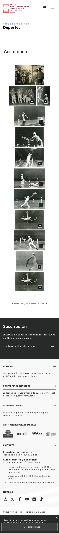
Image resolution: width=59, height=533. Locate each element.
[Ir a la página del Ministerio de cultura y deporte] (51, 433)
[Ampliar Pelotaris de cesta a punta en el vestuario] (29, 75)
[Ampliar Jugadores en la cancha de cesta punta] (29, 178)
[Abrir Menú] (53, 7)
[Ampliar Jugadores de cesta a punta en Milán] (22, 96)
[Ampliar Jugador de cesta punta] (29, 219)
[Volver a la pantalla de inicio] (12, 8)
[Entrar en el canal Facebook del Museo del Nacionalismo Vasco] (19, 499)
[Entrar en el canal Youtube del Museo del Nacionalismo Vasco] (27, 499)
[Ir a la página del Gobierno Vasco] (8, 434)
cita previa (48, 482)
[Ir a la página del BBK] (22, 433)
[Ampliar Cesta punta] (29, 116)
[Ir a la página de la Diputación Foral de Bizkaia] (37, 434)
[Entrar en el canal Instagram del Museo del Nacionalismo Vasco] (5, 499)
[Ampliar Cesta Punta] (43, 96)
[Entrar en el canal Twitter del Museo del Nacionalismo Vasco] (12, 499)
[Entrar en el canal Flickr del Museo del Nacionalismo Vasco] (34, 499)
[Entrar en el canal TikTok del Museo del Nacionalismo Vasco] (41, 499)
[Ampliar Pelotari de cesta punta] (29, 137)
